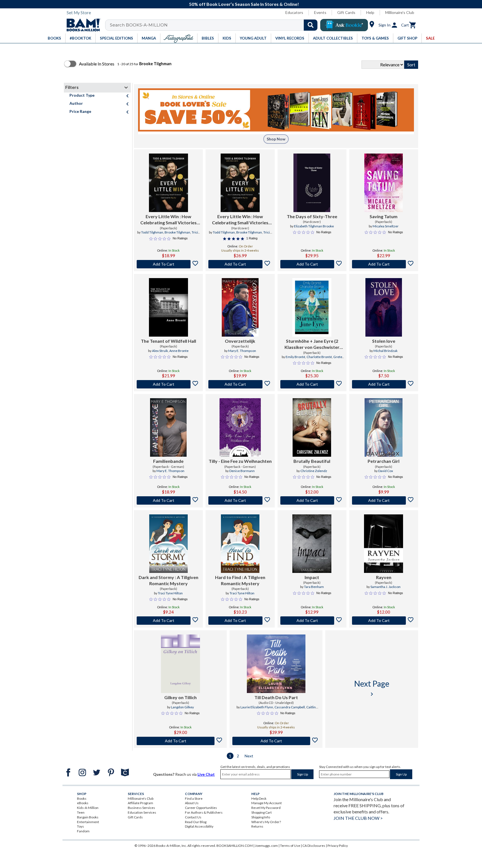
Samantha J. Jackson (385, 587)
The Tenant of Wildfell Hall (168, 341)
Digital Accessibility (199, 826)
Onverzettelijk (240, 341)
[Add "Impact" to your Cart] (312, 620)
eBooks (82, 803)
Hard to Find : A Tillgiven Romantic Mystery (240, 580)
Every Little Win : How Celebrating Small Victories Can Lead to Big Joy (168, 220)
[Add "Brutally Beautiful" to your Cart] (312, 500)
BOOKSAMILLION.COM (234, 845)
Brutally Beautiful (311, 461)
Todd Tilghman (152, 232)
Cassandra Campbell (289, 707)
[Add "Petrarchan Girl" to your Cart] (383, 500)
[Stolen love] (383, 307)
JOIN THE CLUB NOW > (358, 818)
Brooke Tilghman (177, 232)
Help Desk (258, 798)
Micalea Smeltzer (386, 226)
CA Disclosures (313, 845)
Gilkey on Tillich (180, 697)
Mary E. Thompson (242, 351)
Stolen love (383, 341)
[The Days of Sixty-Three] (312, 182)
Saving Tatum (383, 216)
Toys (80, 826)
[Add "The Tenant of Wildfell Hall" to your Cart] (168, 384)
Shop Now (276, 139)
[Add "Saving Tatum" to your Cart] (383, 264)
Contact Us (193, 817)
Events (320, 12)
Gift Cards (346, 12)
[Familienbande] (168, 427)
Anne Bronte (179, 351)
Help (370, 12)
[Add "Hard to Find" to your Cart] (240, 620)
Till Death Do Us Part (276, 697)
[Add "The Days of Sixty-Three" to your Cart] (312, 264)
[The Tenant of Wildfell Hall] (168, 307)
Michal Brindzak (385, 351)
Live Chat (206, 774)
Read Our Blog (195, 822)
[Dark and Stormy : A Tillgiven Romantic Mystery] (168, 543)
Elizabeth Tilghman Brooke (314, 226)
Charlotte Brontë (319, 357)
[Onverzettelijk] (240, 307)
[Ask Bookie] (344, 25)
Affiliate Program (140, 803)
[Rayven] (383, 543)
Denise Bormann (242, 471)
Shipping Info (260, 817)
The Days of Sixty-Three (312, 216)
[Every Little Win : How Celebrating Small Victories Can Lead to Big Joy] (168, 182)
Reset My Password (266, 808)
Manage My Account (266, 803)
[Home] (81, 25)
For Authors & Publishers (204, 812)
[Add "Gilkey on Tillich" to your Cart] (180, 741)
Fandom (83, 831)
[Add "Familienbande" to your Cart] (168, 500)
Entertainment (88, 822)
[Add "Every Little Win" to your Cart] (168, 264)
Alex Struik (160, 351)
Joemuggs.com (266, 845)
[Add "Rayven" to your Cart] (383, 620)
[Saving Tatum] (383, 182)
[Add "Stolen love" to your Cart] (383, 384)
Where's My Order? (266, 822)
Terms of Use (290, 845)
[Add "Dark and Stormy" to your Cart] (168, 620)
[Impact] (312, 543)
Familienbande (168, 461)
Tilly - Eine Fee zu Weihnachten (240, 461)
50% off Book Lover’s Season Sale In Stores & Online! (244, 4)
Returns (257, 826)
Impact (312, 577)
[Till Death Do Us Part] (276, 663)
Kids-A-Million (87, 808)
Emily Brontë (295, 357)
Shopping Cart (261, 812)
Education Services (142, 812)
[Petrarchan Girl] (383, 427)
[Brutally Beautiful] (311, 427)
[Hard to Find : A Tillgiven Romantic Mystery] (240, 543)
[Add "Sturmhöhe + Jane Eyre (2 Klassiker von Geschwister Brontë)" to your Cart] (312, 384)
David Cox (385, 471)
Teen (81, 812)
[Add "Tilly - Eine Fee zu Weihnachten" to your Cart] (240, 500)
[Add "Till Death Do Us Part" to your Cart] (276, 741)
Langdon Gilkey (182, 707)
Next (249, 755)
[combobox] (214, 25)
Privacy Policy (337, 845)
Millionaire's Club (399, 12)
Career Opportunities (201, 808)
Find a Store (194, 798)
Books (81, 798)
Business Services (141, 808)
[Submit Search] (310, 25)
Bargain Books (87, 817)
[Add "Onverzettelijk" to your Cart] (240, 384)
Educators (294, 12)
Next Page (371, 688)
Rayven (383, 577)
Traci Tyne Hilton (170, 593)
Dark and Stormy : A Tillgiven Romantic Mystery (168, 580)
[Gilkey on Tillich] (180, 663)
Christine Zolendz (313, 471)
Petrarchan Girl (383, 461)
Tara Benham (314, 587)
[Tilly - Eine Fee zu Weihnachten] (240, 427)
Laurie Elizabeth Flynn (256, 707)
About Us (192, 803)
